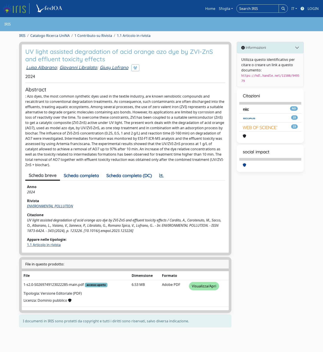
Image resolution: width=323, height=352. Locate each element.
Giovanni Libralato (78, 67)
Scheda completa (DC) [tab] (129, 175)
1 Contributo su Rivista (93, 35)
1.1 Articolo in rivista (134, 35)
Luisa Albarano (41, 67)
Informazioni (255, 47)
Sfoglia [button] (224, 8)
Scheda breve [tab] (42, 175)
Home (210, 8)
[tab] (161, 175)
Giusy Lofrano (114, 67)
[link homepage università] (50, 8)
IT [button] (292, 8)
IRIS (22, 35)
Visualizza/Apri (204, 286)
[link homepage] (16, 8)
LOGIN (313, 8)
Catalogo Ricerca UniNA (50, 35)
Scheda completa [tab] (81, 175)
